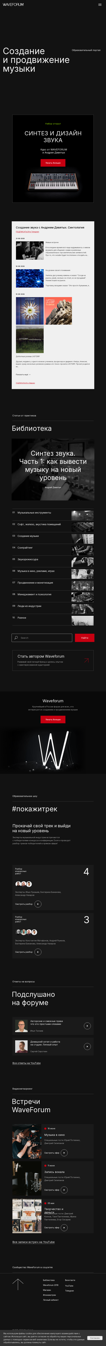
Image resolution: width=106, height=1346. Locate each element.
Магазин (47, 1290)
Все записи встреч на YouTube (33, 1242)
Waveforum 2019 (50, 1285)
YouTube (69, 1286)
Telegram (69, 1291)
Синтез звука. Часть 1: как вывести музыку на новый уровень (53, 469)
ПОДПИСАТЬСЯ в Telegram (27, 232)
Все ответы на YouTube (26, 1063)
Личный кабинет (51, 1300)
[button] (53, 660)
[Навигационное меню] (99, 5)
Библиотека (49, 1280)
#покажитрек (49, 1295)
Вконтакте (70, 1280)
